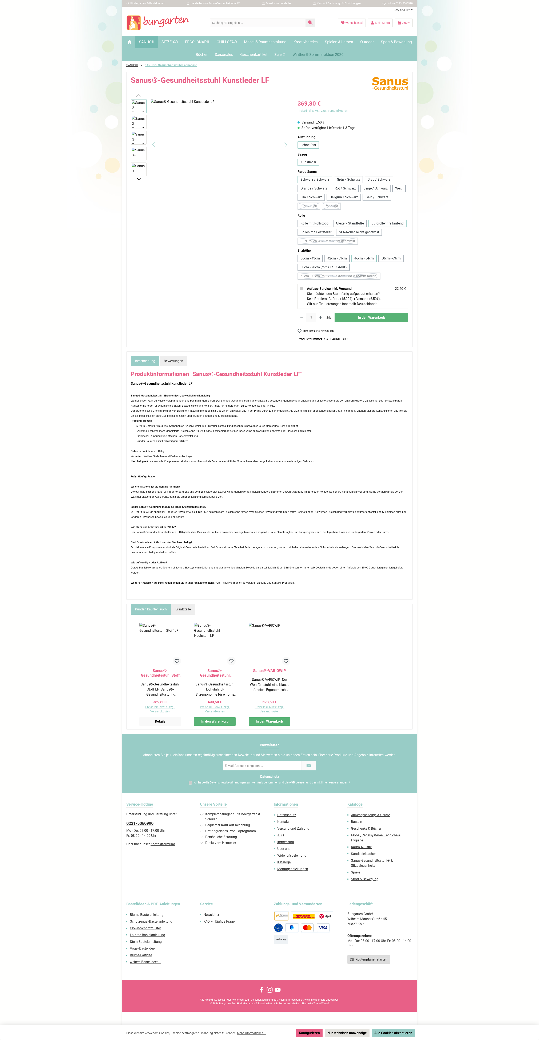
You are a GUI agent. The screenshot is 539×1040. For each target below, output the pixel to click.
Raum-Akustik (361, 847)
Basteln (356, 822)
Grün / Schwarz (348, 179)
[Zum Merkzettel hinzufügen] (177, 661)
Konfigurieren (309, 1033)
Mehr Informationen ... (251, 1033)
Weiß (399, 188)
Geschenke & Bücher (366, 828)
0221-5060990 (139, 823)
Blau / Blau (310, 207)
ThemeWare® (321, 1003)
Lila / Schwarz (311, 197)
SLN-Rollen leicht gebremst (359, 232)
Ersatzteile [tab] (183, 609)
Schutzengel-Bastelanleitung (151, 921)
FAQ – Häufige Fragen (220, 921)
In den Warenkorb (371, 318)
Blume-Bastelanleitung (146, 915)
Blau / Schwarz (379, 179)
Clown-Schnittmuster (145, 928)
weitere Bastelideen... (145, 962)
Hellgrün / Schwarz (344, 197)
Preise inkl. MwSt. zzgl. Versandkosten (323, 110)
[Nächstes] (286, 145)
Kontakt (283, 822)
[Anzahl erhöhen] (320, 317)
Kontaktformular (163, 844)
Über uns (283, 849)
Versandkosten (259, 999)
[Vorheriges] (154, 145)
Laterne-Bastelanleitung (147, 935)
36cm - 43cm (310, 258)
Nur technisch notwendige (347, 1033)
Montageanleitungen (292, 869)
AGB (292, 782)
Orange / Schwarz (313, 188)
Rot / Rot (333, 207)
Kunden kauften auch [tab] (151, 609)
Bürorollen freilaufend (387, 223)
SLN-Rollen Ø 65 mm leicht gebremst (329, 242)
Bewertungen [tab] (173, 361)
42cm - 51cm (337, 258)
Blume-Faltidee (141, 955)
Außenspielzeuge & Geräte (370, 815)
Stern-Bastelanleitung (146, 942)
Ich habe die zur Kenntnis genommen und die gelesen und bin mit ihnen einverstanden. (271, 782)
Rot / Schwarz (345, 188)
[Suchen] (310, 23)
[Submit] (308, 765)
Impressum (285, 842)
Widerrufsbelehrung (291, 855)
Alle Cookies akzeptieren (393, 1033)
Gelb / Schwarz (377, 197)
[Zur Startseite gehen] (157, 22)
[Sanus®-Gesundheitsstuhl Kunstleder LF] (220, 144)
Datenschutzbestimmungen (228, 782)
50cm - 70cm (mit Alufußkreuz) (323, 267)
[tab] (145, 361)
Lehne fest (308, 145)
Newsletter (211, 915)
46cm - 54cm (364, 258)
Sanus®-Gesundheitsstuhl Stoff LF (160, 673)
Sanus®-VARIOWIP (269, 670)
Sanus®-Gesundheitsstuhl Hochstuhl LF (215, 673)
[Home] (129, 42)
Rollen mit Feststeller (315, 232)
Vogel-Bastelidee (142, 948)
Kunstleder (308, 162)
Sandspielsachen (363, 854)
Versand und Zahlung (293, 828)
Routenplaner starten (371, 959)
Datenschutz (286, 815)
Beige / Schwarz (375, 188)
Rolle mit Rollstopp (314, 223)
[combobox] (258, 23)
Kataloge (284, 862)
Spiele (355, 872)
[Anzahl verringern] (302, 317)
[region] (210, 144)
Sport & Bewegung (364, 879)
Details (160, 721)
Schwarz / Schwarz (314, 179)
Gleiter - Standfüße (350, 223)
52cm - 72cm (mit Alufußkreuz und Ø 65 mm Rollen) (340, 277)
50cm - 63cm (391, 258)
